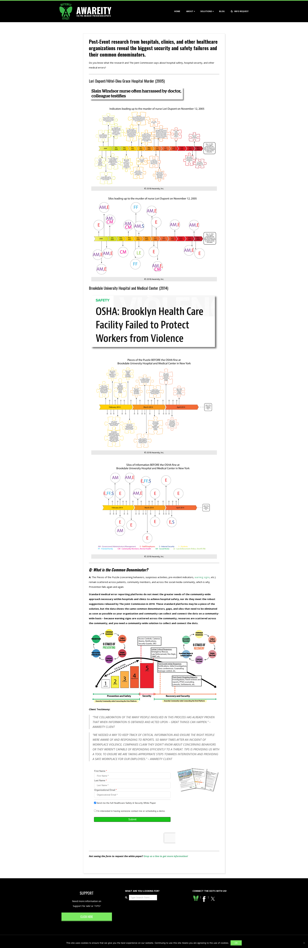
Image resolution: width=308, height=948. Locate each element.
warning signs (202, 577)
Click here (86, 917)
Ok (236, 943)
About (189, 11)
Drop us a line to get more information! (166, 856)
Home (177, 11)
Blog (222, 11)
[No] (304, 942)
